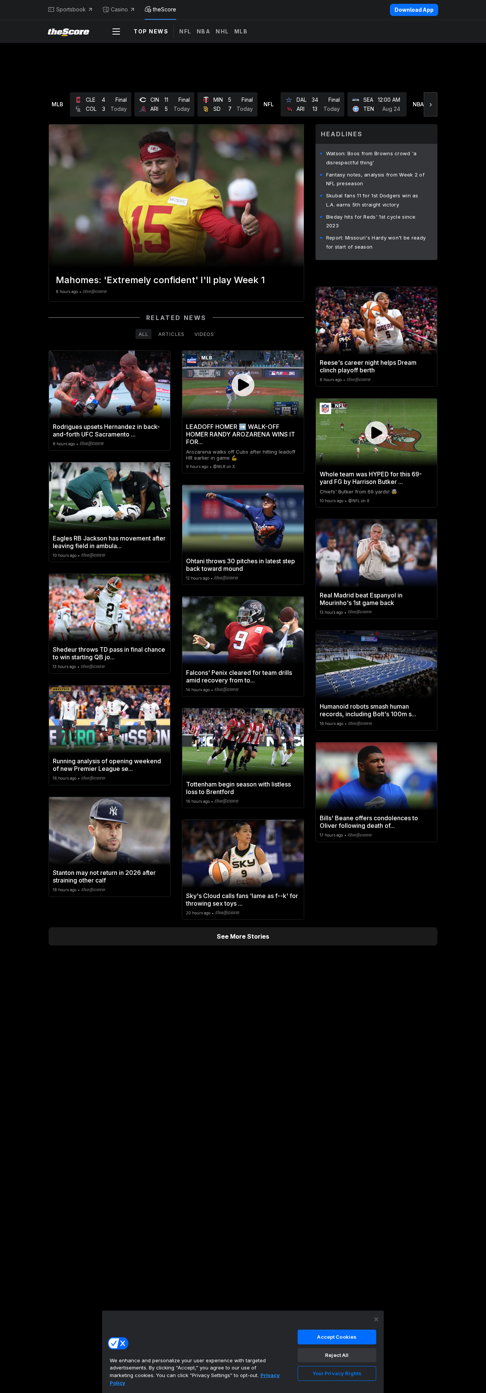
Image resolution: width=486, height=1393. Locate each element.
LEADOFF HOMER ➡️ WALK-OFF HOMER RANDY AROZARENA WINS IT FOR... (240, 434)
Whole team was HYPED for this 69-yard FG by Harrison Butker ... (371, 477)
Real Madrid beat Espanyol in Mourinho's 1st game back (361, 599)
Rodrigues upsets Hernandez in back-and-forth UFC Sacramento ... (106, 430)
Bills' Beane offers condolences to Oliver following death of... (369, 821)
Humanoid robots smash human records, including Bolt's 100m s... (368, 710)
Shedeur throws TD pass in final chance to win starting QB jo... (109, 653)
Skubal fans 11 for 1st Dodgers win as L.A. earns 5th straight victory (372, 200)
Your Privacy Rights (336, 1373)
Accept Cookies (337, 1337)
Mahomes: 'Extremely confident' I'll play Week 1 (160, 279)
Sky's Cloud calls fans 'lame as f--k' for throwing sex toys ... (242, 899)
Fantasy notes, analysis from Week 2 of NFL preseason (375, 179)
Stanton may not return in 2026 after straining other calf (104, 876)
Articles (171, 334)
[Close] (376, 1319)
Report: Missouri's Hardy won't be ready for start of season (376, 242)
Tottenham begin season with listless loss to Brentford (238, 788)
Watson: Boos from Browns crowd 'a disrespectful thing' (371, 157)
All (143, 334)
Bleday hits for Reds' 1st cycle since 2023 (371, 221)
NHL (222, 31)
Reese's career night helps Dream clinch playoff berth (368, 366)
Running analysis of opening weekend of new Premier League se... (107, 764)
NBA (204, 31)
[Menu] (116, 31)
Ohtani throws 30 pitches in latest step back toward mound (240, 564)
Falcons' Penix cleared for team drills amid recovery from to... (239, 676)
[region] (243, 1351)
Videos (204, 334)
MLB (241, 31)
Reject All (337, 1355)
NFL (185, 31)
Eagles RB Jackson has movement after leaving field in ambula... (109, 542)
